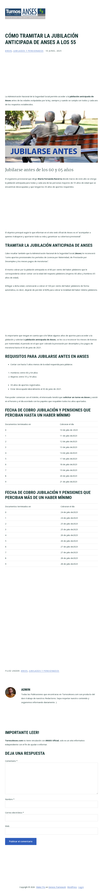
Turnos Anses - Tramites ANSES (25, 13)
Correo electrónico (14, 812)
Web (7, 826)
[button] (96, 10)
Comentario (11, 761)
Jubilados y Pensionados (28, 51)
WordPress (72, 887)
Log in (81, 887)
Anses (8, 51)
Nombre (9, 799)
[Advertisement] (51, 75)
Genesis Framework (57, 887)
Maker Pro (40, 887)
